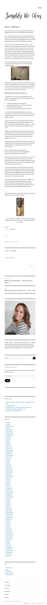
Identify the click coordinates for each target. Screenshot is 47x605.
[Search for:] (19, 358)
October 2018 (9, 536)
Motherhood (7, 591)
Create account (9, 567)
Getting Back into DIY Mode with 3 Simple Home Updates (18, 407)
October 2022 (9, 453)
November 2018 (9, 535)
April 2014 (8, 543)
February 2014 (9, 547)
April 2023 (8, 443)
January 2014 (9, 548)
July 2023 (8, 438)
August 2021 (8, 478)
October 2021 (9, 474)
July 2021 (8, 479)
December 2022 (9, 450)
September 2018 (9, 538)
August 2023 (8, 436)
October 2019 (9, 516)
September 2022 (9, 455)
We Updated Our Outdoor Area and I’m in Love (16, 409)
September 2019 (9, 517)
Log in (7, 569)
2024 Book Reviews (10, 405)
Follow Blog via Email (11, 367)
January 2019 (9, 531)
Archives (6, 594)
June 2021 (8, 481)
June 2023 (8, 440)
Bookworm (7, 588)
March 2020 (8, 507)
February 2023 (9, 446)
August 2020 (8, 498)
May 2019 (8, 524)
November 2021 (9, 472)
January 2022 (9, 469)
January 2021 (9, 490)
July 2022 (8, 459)
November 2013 (9, 552)
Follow (7, 380)
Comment (31, 266)
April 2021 (8, 484)
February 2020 (9, 509)
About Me (7, 597)
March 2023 (8, 445)
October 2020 (9, 495)
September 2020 (9, 497)
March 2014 (8, 545)
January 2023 (9, 448)
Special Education (14, 241)
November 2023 (9, 433)
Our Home (7, 582)
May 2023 (8, 441)
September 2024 (9, 426)
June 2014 (8, 540)
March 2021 (8, 486)
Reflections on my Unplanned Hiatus (13, 410)
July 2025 (8, 422)
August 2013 (8, 555)
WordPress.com (9, 574)
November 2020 (9, 493)
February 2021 (9, 488)
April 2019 (8, 526)
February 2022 (9, 467)
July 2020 (8, 500)
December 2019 (9, 512)
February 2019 (9, 529)
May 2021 (8, 483)
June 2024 (8, 427)
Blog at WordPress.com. (16, 601)
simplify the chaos (8, 601)
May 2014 (8, 542)
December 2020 (9, 491)
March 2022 (8, 465)
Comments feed (9, 572)
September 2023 (9, 434)
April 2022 (8, 464)
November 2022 (9, 452)
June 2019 (8, 522)
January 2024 (9, 429)
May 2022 (8, 462)
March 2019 (8, 528)
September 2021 (9, 476)
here (9, 220)
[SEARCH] (34, 358)
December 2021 (9, 471)
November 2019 (9, 514)
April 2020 (8, 505)
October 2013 (9, 554)
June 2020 (8, 502)
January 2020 (9, 510)
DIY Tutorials (7, 585)
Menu (39, 7)
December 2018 (9, 533)
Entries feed (8, 571)
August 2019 (8, 519)
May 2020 (8, 503)
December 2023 (9, 431)
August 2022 (8, 457)
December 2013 (9, 550)
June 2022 (8, 460)
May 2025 (8, 424)
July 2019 (8, 521)
